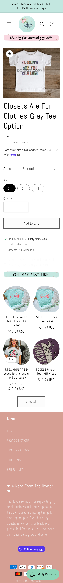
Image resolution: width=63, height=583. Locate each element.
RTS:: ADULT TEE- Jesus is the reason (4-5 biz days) (17, 373)
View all (31, 401)
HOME (10, 431)
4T (37, 188)
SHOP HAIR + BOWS (18, 450)
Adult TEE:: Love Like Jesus (46, 319)
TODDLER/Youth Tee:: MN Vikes (46, 372)
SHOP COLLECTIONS (18, 440)
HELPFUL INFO (15, 469)
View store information (21, 250)
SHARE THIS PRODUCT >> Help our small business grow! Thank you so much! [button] (31, 262)
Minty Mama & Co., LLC (36, 581)
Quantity (8, 198)
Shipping (7, 142)
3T (23, 188)
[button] (9, 24)
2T (9, 188)
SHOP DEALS (14, 460)
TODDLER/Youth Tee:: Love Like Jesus (16, 321)
